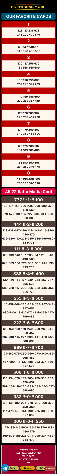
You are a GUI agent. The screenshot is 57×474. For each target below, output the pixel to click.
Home (27, 468)
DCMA (44, 468)
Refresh (50, 468)
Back (12, 468)
